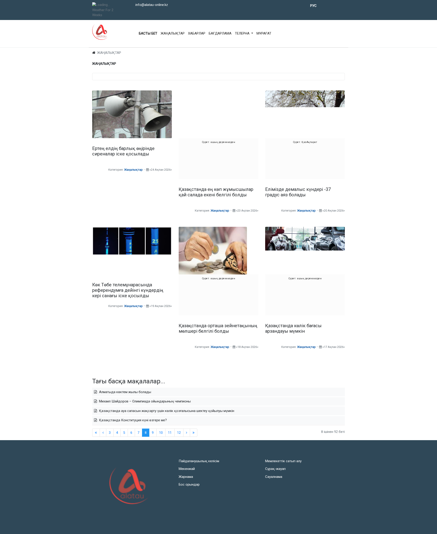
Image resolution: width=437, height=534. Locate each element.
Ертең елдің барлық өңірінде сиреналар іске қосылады (123, 151)
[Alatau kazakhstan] (100, 32)
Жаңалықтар (133, 169)
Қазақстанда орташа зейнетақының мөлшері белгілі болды (218, 328)
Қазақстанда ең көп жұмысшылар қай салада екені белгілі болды (216, 192)
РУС (313, 6)
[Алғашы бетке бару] (186, 433)
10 (161, 433)
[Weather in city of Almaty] (106, 4)
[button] (244, 33)
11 (170, 433)
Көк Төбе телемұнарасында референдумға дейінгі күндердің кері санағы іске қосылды (127, 290)
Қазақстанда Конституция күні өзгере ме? (132, 420)
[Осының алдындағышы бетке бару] (103, 433)
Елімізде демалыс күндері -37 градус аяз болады (298, 192)
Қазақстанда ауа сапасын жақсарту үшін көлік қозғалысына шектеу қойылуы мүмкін (166, 411)
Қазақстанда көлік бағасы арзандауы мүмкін (293, 328)
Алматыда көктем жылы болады (124, 392)
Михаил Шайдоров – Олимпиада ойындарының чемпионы (144, 401)
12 (179, 433)
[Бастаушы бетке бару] (96, 433)
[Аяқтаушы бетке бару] (194, 433)
